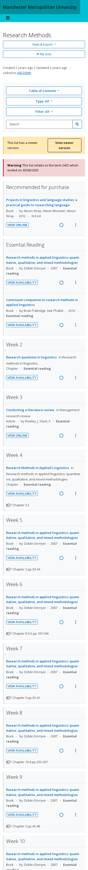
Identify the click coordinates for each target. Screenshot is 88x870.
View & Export (42, 44)
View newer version (64, 145)
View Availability (22, 282)
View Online (17, 225)
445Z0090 (24, 73)
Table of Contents (42, 90)
